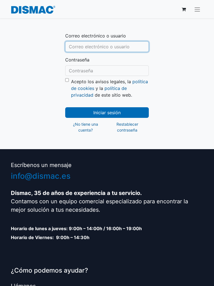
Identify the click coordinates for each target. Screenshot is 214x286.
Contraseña (77, 60)
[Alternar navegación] (197, 9)
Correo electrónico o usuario (95, 36)
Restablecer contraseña (127, 127)
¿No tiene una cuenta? (85, 127)
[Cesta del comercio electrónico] (183, 9)
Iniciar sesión (107, 112)
